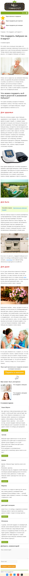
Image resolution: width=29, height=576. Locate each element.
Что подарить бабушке (20, 384)
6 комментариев (5, 42)
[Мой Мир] (14, 575)
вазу (25, 277)
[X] (22, 575)
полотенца (9, 260)
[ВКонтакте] (7, 575)
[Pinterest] (18, 575)
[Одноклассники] (11, 575)
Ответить (4, 430)
